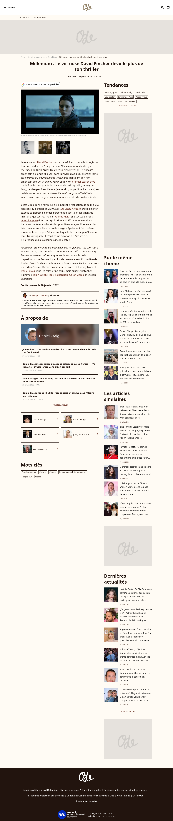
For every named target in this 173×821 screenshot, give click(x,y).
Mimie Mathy (126, 92)
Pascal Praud (141, 97)
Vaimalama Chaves (113, 101)
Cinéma (52, 472)
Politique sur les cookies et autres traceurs (125, 790)
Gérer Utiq (138, 795)
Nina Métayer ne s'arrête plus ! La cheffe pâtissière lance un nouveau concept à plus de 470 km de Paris (135, 296)
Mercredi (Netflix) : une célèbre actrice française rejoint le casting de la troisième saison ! (135, 470)
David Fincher (45, 162)
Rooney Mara (61, 216)
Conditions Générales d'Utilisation (40, 790)
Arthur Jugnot (111, 92)
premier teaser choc (83, 181)
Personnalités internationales (72, 472)
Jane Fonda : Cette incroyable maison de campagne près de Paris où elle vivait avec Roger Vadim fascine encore (135, 432)
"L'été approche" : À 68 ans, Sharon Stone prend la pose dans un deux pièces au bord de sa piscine (134, 489)
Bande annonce (29, 472)
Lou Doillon (110, 97)
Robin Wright (40, 274)
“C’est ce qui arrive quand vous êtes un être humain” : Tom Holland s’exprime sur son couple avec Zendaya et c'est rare (135, 511)
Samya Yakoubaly (40, 295)
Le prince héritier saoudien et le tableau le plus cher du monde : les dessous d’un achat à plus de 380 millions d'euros (136, 317)
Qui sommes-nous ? (70, 790)
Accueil (23, 57)
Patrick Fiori (141, 92)
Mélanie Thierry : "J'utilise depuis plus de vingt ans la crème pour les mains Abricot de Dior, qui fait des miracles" (135, 655)
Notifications (123, 795)
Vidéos (38, 476)
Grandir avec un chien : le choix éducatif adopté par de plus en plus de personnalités (135, 355)
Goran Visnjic (77, 274)
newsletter (168, 7)
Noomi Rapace (29, 220)
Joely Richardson (58, 274)
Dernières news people (37, 57)
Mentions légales (92, 790)
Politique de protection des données (45, 795)
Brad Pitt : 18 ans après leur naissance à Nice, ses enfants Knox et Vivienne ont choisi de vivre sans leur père (135, 412)
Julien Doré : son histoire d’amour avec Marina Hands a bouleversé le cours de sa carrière (135, 675)
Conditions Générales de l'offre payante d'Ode (90, 795)
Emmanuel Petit (125, 97)
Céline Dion (130, 101)
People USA (27, 476)
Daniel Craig (52, 57)
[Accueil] (87, 7)
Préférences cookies (86, 801)
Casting (42, 472)
